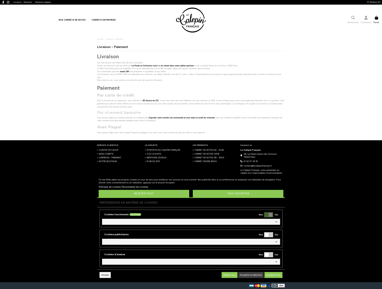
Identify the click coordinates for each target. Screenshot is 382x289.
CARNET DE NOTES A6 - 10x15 (209, 150)
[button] (104, 20)
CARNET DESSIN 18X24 (205, 161)
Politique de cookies (110, 186)
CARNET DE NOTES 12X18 (206, 154)
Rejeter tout (144, 193)
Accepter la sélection (251, 275)
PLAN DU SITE (153, 161)
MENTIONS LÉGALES (156, 157)
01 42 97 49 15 (251, 161)
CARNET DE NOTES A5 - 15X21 (209, 157)
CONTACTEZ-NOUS (108, 150)
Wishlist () (374, 2)
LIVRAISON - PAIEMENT (110, 157)
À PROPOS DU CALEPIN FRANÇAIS (163, 150)
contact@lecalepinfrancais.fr (258, 166)
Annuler (105, 275)
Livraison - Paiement (23, 2)
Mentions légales (43, 2)
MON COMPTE (106, 154)
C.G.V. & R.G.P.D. (154, 154)
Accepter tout (273, 275)
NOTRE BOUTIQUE (108, 161)
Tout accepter (238, 193)
